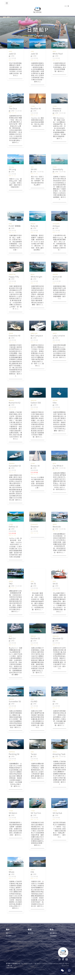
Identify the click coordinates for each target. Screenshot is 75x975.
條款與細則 (53, 936)
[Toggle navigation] (7, 3)
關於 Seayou (10, 933)
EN (65, 6)
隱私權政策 (53, 933)
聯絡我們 (30, 933)
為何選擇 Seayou (11, 936)
